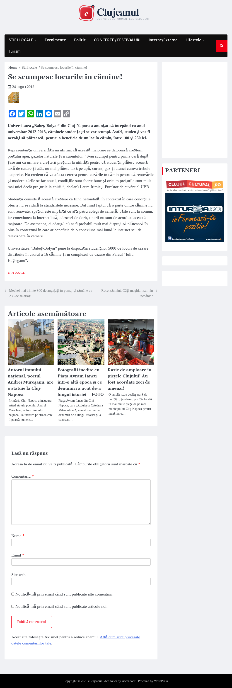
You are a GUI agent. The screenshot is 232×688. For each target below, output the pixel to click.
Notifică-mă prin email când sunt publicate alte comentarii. (64, 594)
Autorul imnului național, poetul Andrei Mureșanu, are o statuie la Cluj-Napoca (30, 382)
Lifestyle (193, 40)
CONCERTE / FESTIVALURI (117, 40)
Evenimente (55, 40)
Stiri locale (16, 272)
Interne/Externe (163, 40)
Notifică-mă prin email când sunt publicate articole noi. (61, 606)
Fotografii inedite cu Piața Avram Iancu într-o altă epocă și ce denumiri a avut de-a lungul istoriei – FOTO (81, 382)
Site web (18, 574)
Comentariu (22, 476)
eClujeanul (95, 681)
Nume (17, 535)
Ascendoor (128, 681)
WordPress (161, 681)
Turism (15, 51)
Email (17, 555)
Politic (80, 40)
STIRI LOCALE (21, 40)
